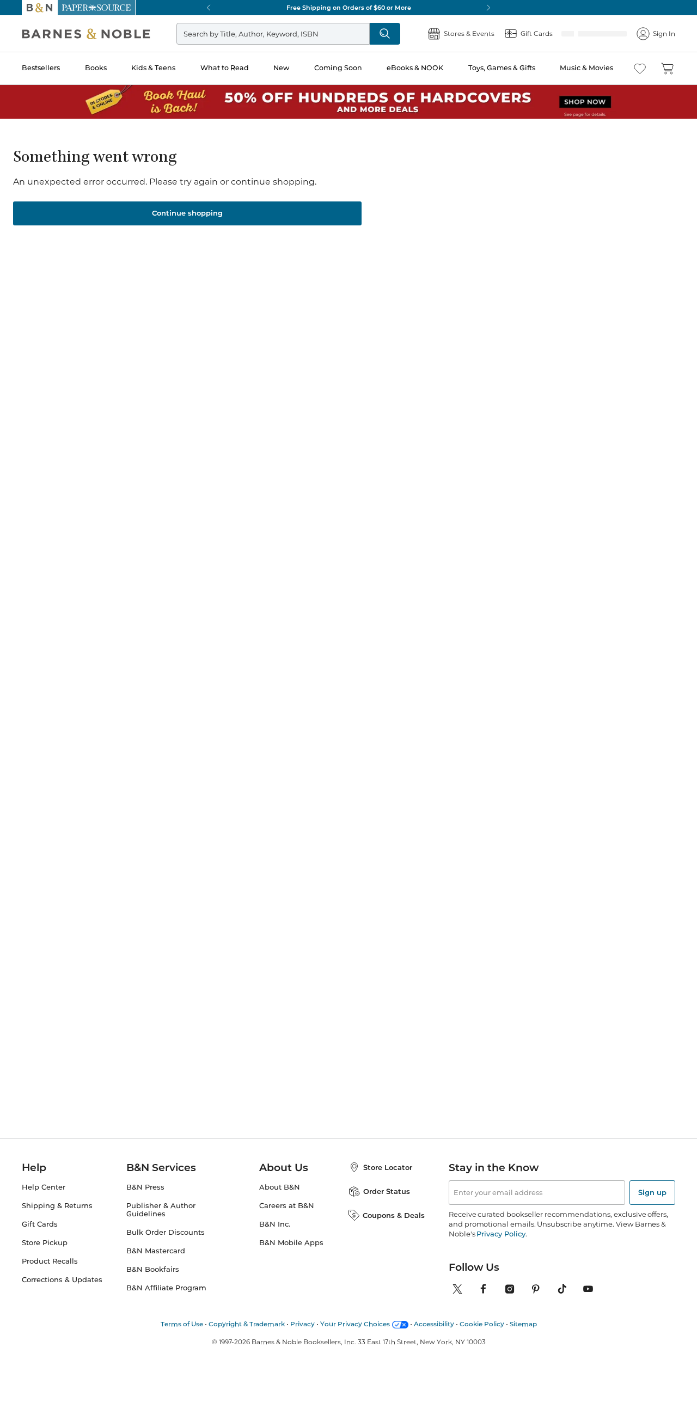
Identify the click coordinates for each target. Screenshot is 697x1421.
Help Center (43, 1184)
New (281, 68)
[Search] (420, 34)
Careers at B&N (286, 1202)
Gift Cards (40, 1221)
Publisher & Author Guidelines (160, 1206)
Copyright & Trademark (247, 1320)
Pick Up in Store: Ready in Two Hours (348, 7)
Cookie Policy (482, 1320)
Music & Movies (586, 68)
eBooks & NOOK (415, 68)
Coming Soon (338, 68)
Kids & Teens (153, 68)
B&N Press (145, 1184)
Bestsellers (41, 68)
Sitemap (523, 1320)
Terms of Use (182, 1320)
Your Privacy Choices (355, 1320)
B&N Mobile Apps (291, 1239)
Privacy (302, 1320)
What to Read (224, 68)
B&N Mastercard (155, 1248)
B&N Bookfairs (152, 1266)
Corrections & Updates (62, 1276)
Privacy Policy (500, 1230)
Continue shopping (187, 209)
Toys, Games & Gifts (501, 68)
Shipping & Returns (57, 1202)
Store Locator (387, 1164)
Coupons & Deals (394, 1212)
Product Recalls (50, 1258)
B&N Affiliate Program (166, 1285)
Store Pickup (45, 1239)
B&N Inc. (274, 1221)
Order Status (386, 1188)
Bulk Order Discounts (165, 1229)
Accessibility (434, 1320)
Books (96, 68)
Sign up (652, 1189)
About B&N (279, 1184)
